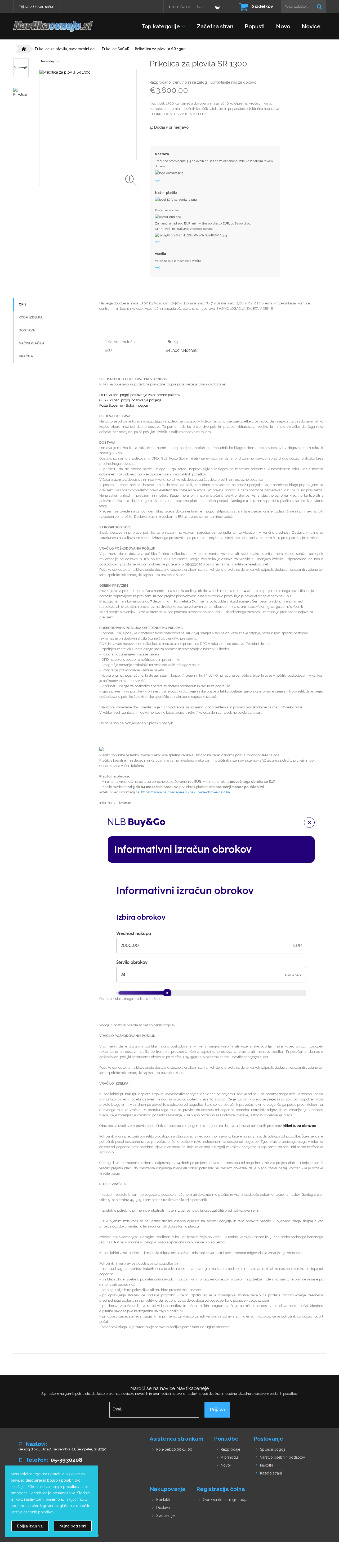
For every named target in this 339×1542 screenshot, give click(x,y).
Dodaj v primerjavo (171, 127)
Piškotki (266, 1465)
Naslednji (48, 61)
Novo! (226, 1465)
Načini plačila (31, 343)
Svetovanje (165, 1515)
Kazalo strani (271, 1473)
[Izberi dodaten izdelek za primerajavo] (217, 6)
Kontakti (163, 1500)
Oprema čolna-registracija (225, 1500)
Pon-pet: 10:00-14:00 (174, 1449)
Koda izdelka (31, 317)
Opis (22, 304)
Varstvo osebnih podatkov (282, 1457)
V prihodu (229, 1457)
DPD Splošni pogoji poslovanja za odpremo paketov (139, 395)
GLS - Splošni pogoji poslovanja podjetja (130, 400)
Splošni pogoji (272, 1449)
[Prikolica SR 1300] (21, 92)
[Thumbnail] (87, 127)
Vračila (26, 356)
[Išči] (319, 6)
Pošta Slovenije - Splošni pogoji (123, 405)
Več (157, 181)
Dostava (27, 330)
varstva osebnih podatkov (32, 1512)
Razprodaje (230, 1449)
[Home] (53, 26)
